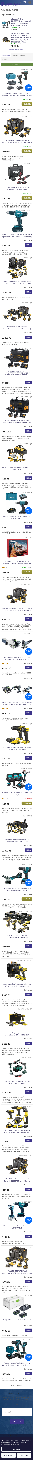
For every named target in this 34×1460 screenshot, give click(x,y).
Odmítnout (8, 1455)
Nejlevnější (15, 55)
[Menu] (30, 2)
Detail (28, 245)
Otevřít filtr (17, 64)
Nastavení (16, 1449)
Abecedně (4, 59)
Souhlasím (24, 1455)
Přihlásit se (17, 1422)
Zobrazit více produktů (16, 50)
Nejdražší (22, 55)
